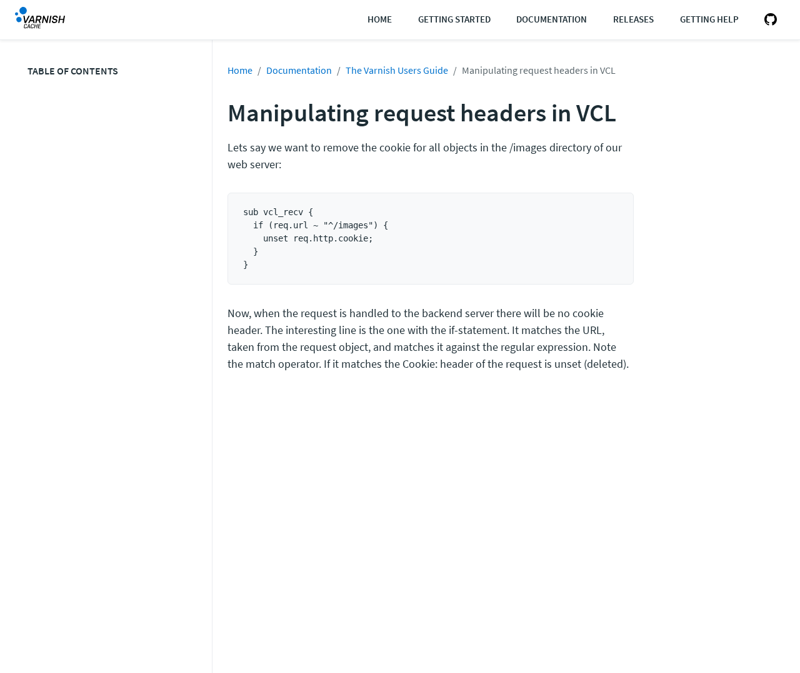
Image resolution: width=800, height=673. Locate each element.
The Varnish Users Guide (397, 70)
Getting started (454, 19)
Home (380, 19)
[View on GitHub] (768, 20)
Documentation (551, 19)
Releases (633, 19)
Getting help (709, 19)
